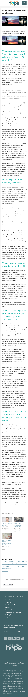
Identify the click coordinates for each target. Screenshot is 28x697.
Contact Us (8, 602)
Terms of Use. (14, 665)
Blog (6, 617)
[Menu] (24, 3)
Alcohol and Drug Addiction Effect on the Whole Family (20, 564)
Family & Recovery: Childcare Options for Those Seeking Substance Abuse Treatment (8, 566)
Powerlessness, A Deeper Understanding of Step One (6, 542)
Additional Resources (11, 610)
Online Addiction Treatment (13, 612)
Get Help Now (9, 615)
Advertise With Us (10, 605)
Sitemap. (14, 663)
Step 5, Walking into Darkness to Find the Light (18, 525)
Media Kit (7, 607)
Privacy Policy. (20, 663)
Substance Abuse (7, 584)
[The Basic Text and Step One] (7, 519)
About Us (7, 600)
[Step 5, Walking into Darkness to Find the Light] (18, 519)
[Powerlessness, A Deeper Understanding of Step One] (7, 536)
